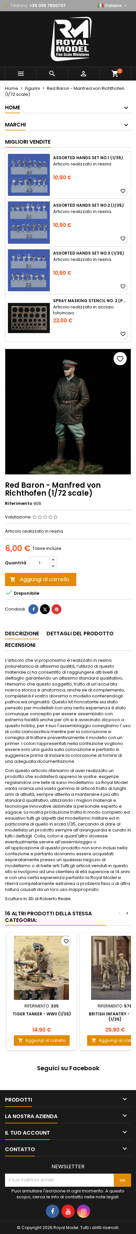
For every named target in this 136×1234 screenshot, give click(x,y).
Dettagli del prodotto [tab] (80, 633)
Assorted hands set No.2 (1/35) (88, 205)
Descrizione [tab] (22, 633)
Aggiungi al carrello (39, 579)
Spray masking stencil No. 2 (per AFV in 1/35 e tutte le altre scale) (90, 301)
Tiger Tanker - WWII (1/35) (42, 1014)
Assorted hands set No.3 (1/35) (88, 253)
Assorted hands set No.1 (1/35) (88, 158)
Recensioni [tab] (20, 645)
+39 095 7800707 (47, 5)
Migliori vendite (28, 142)
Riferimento (18, 504)
